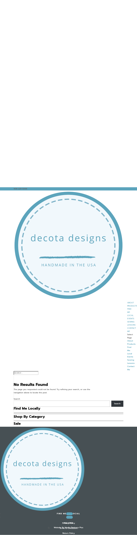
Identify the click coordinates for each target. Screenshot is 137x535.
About (130, 302)
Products (131, 344)
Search (17, 399)
